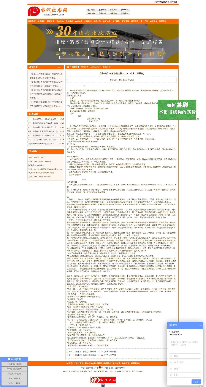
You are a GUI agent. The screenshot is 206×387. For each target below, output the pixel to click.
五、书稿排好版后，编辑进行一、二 (43, 135)
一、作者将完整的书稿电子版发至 (42, 119)
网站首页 (32, 21)
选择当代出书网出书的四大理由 (41, 144)
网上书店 (144, 21)
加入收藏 (173, 2)
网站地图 (158, 2)
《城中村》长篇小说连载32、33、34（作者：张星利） (95, 352)
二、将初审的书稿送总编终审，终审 (43, 123)
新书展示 (116, 21)
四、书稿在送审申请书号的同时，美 (43, 131)
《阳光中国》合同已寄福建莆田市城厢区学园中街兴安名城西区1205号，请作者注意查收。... (46, 89)
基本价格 (60, 21)
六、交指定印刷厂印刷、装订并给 (42, 140)
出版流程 (69, 21)
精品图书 (134, 21)
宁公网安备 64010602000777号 (113, 368)
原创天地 (125, 21)
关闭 (199, 129)
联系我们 (162, 21)
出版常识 (88, 21)
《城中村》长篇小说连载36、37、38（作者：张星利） (95, 355)
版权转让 (116, 363)
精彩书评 (97, 21)
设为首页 (165, 2)
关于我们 (41, 21)
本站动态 (78, 21)
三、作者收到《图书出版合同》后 (42, 127)
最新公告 (50, 21)
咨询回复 (153, 21)
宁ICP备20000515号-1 (89, 368)
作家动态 (106, 21)
